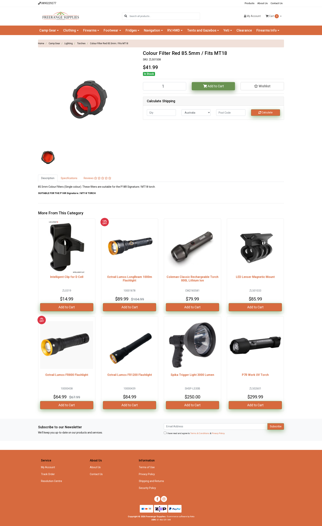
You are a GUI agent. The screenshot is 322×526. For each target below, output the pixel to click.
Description (47, 178)
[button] (262, 86)
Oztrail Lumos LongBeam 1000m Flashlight (129, 278)
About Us (262, 3)
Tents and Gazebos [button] (201, 30)
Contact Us (276, 3)
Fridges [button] (131, 30)
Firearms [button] (90, 30)
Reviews (89, 178)
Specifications (69, 178)
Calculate (267, 112)
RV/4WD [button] (173, 30)
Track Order (48, 474)
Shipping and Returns (151, 481)
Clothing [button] (69, 30)
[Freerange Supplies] (60, 15)
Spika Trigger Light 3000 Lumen (192, 375)
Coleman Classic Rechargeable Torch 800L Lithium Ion (192, 278)
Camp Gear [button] (47, 30)
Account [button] (254, 16)
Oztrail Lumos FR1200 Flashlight (129, 375)
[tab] (48, 178)
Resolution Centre (51, 481)
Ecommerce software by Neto (180, 516)
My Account (48, 467)
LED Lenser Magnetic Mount (255, 277)
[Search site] (126, 16)
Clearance (244, 30)
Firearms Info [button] (266, 30)
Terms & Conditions (199, 433)
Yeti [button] (226, 30)
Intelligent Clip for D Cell (66, 277)
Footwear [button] (111, 30)
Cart (273, 16)
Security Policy (147, 487)
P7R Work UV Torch (255, 375)
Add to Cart (215, 86)
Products (249, 3)
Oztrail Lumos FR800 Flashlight (66, 375)
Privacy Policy (218, 433)
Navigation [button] (152, 30)
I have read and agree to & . (195, 433)
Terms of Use (147, 467)
